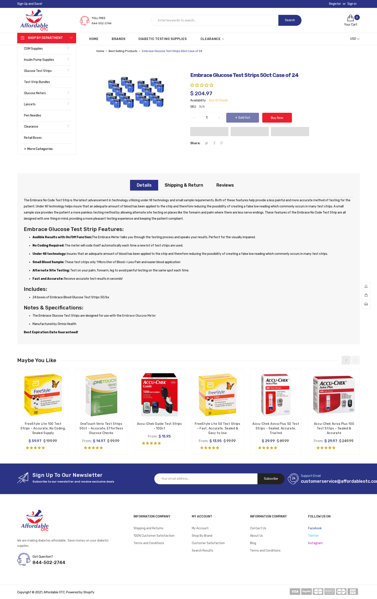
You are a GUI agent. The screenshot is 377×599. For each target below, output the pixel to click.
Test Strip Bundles (37, 82)
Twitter (313, 536)
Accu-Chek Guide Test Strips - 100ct (159, 426)
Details (144, 185)
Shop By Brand (202, 536)
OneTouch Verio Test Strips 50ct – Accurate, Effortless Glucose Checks (101, 428)
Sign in (351, 3)
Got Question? (43, 557)
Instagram (315, 543)
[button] (202, 85)
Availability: (198, 100)
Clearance (31, 126)
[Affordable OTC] (34, 13)
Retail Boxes (33, 138)
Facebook (315, 528)
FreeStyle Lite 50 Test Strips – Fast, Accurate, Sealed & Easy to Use (217, 428)
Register (335, 3)
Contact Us (258, 528)
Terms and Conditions (149, 543)
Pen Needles (32, 115)
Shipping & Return (184, 185)
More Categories (40, 149)
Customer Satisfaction (208, 543)
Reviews (225, 185)
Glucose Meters (35, 93)
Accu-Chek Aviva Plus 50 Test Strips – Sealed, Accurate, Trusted (275, 428)
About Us (256, 536)
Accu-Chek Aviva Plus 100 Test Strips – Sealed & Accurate (334, 428)
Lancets (30, 104)
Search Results (202, 550)
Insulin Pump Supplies (39, 60)
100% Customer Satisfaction (154, 536)
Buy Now (277, 118)
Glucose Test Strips (38, 71)
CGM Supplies (33, 48)
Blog (253, 543)
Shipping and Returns (148, 528)
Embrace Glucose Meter (139, 316)
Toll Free (99, 18)
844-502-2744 (101, 23)
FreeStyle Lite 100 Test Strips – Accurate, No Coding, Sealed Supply (43, 428)
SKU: (193, 107)
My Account (200, 528)
